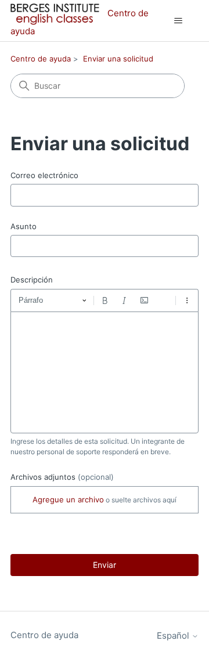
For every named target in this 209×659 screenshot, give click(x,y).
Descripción (31, 279)
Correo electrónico (44, 175)
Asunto (23, 226)
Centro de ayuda (40, 58)
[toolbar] (104, 300)
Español (174, 635)
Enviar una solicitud (118, 58)
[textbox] (104, 372)
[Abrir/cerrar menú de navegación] (178, 21)
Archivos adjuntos (62, 476)
